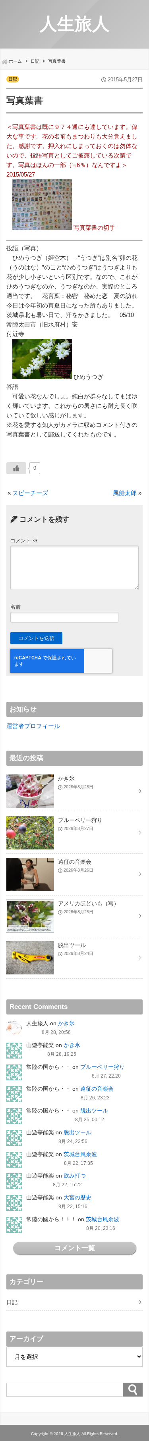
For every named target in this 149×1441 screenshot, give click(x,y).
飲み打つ (75, 1175)
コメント (24, 541)
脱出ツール (94, 1110)
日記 (12, 79)
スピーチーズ (30, 493)
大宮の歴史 (77, 1197)
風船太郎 (125, 493)
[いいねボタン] (16, 468)
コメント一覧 (74, 1247)
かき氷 (66, 1023)
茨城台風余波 (80, 1154)
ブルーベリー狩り (102, 1067)
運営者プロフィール (33, 725)
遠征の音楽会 (97, 1089)
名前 (15, 607)
